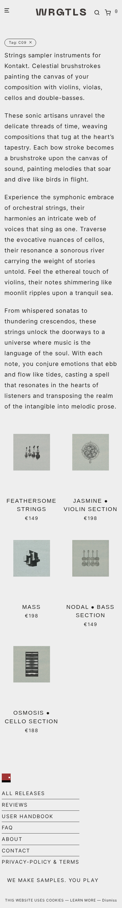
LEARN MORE (83, 900)
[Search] (97, 13)
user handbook (27, 816)
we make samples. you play (53, 880)
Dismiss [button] (109, 900)
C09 (17, 42)
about (12, 839)
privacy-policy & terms (40, 862)
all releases (23, 793)
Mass (31, 607)
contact (16, 851)
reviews (15, 805)
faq (7, 828)
